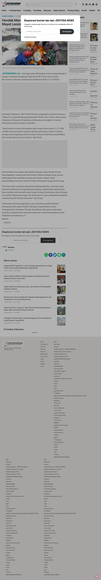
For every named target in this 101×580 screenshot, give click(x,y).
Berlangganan (67, 31)
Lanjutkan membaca (30, 37)
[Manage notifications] (97, 576)
